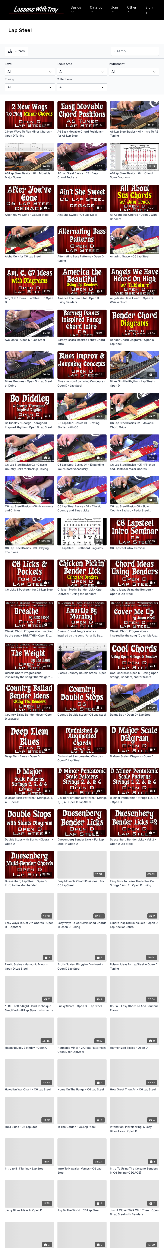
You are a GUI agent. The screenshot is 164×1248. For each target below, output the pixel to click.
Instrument (117, 64)
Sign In (149, 10)
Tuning (9, 79)
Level (8, 64)
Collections (64, 79)
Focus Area (64, 64)
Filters (20, 51)
